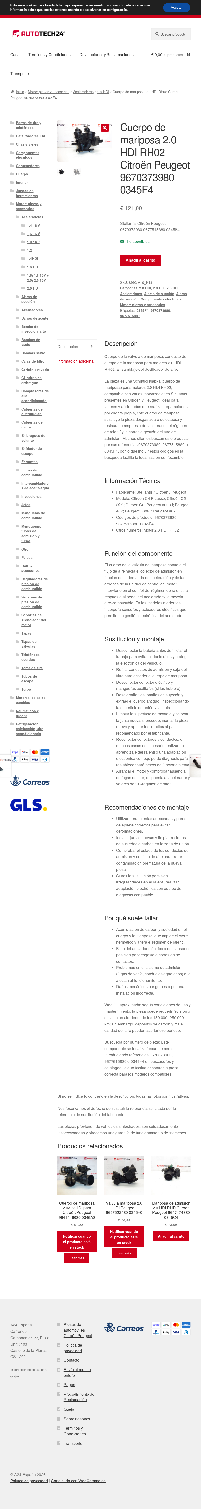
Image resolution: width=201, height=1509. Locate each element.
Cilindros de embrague (31, 380)
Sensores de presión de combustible (31, 602)
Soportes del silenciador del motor (33, 619)
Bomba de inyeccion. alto (33, 329)
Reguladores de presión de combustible (34, 583)
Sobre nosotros (77, 1419)
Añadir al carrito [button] (171, 1236)
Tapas (26, 633)
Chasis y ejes (27, 144)
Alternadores (32, 309)
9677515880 (130, 315)
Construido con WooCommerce (78, 1480)
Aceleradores (83, 91)
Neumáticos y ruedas (27, 713)
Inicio (20, 91)
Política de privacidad (73, 1347)
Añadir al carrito (140, 260)
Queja (69, 1409)
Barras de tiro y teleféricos (28, 125)
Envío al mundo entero (77, 1372)
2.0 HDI (103, 91)
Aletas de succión (159, 293)
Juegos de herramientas (27, 193)
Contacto (71, 1360)
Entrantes (29, 461)
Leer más (77, 1257)
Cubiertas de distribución (32, 411)
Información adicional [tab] (76, 361)
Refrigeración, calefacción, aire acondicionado (29, 728)
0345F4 (143, 310)
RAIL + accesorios (30, 568)
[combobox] (171, 34)
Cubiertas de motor (32, 424)
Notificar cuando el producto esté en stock (77, 1242)
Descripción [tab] (67, 346)
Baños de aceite (34, 318)
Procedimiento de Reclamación (79, 1397)
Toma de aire (32, 667)
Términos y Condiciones (49, 54)
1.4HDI (32, 258)
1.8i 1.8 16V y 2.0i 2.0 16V (38, 278)
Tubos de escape (29, 678)
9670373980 (160, 310)
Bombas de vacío (30, 342)
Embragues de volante (33, 438)
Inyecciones (31, 496)
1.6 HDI (33, 266)
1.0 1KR (33, 241)
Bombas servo (33, 352)
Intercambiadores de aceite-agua (35, 486)
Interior (22, 182)
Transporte (19, 73)
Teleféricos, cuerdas (31, 657)
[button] (105, 128)
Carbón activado (35, 369)
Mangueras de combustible (33, 515)
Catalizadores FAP (31, 135)
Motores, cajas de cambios (31, 700)
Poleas (27, 557)
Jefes (25, 504)
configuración (117, 10)
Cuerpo (22, 173)
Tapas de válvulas (29, 644)
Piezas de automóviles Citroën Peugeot (78, 1330)
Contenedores (28, 165)
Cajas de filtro (33, 361)
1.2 (29, 250)
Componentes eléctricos (161, 299)
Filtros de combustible (31, 472)
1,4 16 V (33, 225)
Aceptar (177, 7)
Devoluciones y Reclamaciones (106, 54)
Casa (15, 54)
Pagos (69, 1384)
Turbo (26, 689)
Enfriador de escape (31, 451)
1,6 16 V (33, 233)
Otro (25, 549)
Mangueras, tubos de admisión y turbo (31, 533)
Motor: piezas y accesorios (48, 91)
